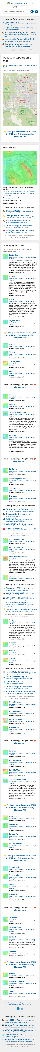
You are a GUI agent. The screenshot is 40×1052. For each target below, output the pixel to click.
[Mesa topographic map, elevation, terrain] (5, 994)
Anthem (12, 299)
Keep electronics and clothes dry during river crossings (19, 604)
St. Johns (13, 469)
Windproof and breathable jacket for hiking (19, 520)
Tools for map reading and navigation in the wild (19, 226)
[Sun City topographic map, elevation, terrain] (5, 661)
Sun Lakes (13, 395)
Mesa (11, 991)
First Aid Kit (11, 681)
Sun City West (14, 362)
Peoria (11, 662)
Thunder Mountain (16, 539)
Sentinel (12, 937)
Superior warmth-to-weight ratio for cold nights (19, 678)
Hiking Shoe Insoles (15, 215)
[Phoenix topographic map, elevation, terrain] (5, 285)
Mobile (11, 885)
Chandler (11, 375)
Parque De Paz (15, 927)
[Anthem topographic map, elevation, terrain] (5, 308)
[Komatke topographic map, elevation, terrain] (5, 443)
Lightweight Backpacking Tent (19, 39)
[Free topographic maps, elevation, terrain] (4, 65)
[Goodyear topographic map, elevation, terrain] (20, 168)
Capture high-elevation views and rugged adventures (21, 510)
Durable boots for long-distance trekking (19, 212)
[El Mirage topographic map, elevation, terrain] (5, 818)
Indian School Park (16, 547)
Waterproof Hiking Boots (16, 32)
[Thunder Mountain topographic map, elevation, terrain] (5, 541)
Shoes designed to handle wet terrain (19, 222)
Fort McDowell (15, 711)
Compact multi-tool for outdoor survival (20, 231)
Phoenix (12, 276)
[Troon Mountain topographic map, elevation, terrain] (5, 705)
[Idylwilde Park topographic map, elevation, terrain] (5, 730)
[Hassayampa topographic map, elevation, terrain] (5, 490)
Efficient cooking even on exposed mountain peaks (20, 692)
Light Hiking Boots (13, 1020)
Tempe (11, 324)
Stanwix (12, 952)
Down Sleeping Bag (15, 676)
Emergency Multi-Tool (16, 230)
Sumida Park (14, 834)
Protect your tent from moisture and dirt (20, 594)
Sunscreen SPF (13, 524)
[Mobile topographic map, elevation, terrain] (5, 887)
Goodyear (12, 888)
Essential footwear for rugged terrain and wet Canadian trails (20, 34)
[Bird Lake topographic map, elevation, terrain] (5, 499)
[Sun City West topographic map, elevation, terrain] (5, 364)
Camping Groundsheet (17, 593)
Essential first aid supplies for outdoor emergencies (21, 683)
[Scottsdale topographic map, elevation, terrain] (5, 263)
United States (13, 257)
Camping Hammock (14, 44)
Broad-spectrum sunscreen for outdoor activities (19, 525)
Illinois (11, 371)
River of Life (14, 875)
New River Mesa (15, 719)
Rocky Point (14, 867)
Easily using (21, 134)
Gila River (13, 352)
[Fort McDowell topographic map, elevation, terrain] (5, 713)
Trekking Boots (13, 211)
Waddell (12, 651)
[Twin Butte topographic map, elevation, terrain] (5, 827)
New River (13, 344)
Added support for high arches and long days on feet (21, 217)
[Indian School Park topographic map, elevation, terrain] (5, 550)
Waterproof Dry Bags (16, 602)
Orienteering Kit (13, 225)
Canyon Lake (14, 576)
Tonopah (12, 404)
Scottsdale (13, 255)
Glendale (11, 847)
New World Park (15, 844)
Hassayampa (14, 488)
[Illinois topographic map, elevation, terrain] (5, 374)
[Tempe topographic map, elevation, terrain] (5, 629)
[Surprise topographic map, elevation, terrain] (5, 753)
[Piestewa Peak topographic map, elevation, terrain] (5, 763)
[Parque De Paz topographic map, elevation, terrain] (5, 930)
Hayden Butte (14, 321)
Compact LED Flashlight (17, 609)
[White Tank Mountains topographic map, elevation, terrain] (5, 565)
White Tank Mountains (18, 557)
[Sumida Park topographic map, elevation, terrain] (5, 837)
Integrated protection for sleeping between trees (18, 45)
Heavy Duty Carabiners (17, 672)
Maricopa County (29, 257)
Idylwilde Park (15, 727)
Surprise (11, 365)
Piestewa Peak (15, 760)
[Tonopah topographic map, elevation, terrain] (5, 406)
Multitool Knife (13, 529)
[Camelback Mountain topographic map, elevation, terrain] (5, 421)
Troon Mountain (15, 702)
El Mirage (13, 817)
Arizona (21, 257)
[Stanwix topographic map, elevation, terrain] (5, 954)
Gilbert (11, 482)
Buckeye (11, 356)
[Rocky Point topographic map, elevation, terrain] (5, 869)
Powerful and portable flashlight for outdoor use (21, 610)
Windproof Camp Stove (17, 691)
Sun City (12, 659)
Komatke (12, 435)
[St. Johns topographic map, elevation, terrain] (5, 472)
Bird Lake (13, 496)
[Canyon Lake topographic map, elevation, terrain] (5, 578)
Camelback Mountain (17, 412)
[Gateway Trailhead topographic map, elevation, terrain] (5, 984)
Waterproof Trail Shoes (16, 220)
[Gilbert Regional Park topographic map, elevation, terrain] (5, 481)
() (19, 193)
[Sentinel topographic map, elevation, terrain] (5, 942)
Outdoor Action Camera (17, 509)
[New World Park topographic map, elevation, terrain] (5, 846)
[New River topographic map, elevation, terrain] (5, 346)
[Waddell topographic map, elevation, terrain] (5, 653)
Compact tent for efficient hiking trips (17, 41)
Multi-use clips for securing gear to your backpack (21, 673)
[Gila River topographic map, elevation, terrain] (5, 355)
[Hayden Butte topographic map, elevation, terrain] (5, 323)
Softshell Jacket (14, 519)
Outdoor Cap (11, 23)
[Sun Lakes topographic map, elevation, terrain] (5, 397)
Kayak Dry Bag (12, 27)
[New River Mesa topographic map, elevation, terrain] (5, 721)
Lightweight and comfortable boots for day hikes (20, 1021)
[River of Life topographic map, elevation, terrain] (5, 878)
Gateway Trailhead (16, 981)
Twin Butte (13, 824)
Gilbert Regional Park (18, 479)
